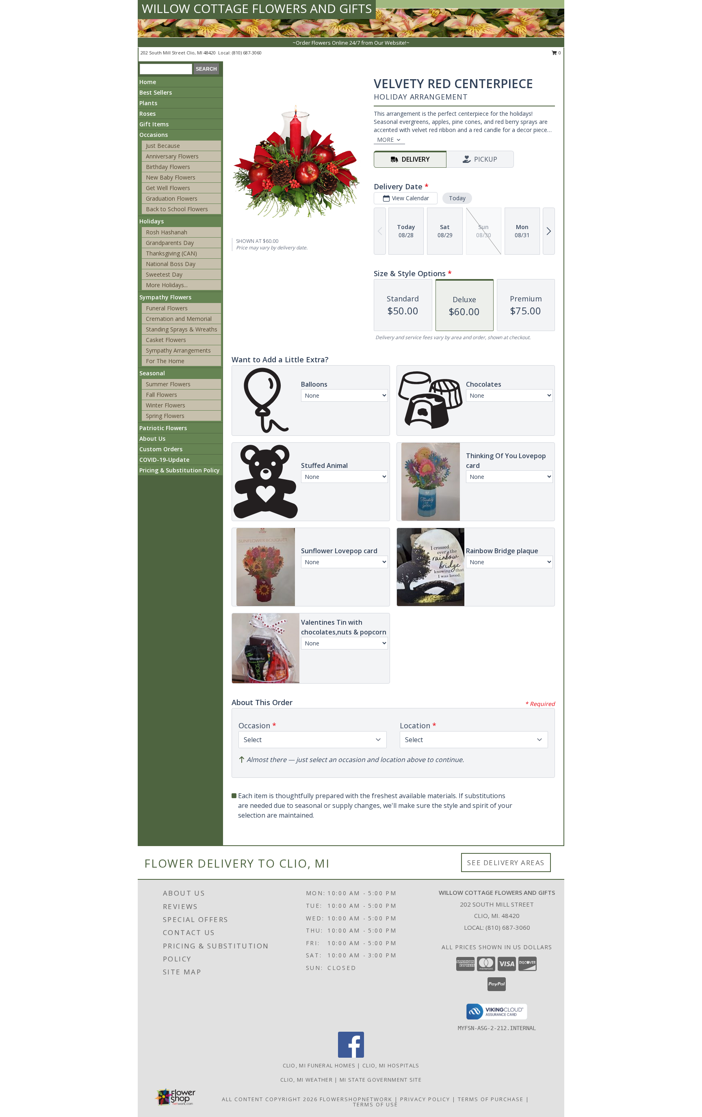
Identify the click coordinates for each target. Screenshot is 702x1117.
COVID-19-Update (164, 459)
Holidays (151, 221)
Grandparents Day (170, 243)
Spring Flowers (165, 416)
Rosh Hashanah (166, 232)
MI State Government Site (381, 1079)
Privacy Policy (425, 1099)
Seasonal (152, 373)
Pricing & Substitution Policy (179, 470)
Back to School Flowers (177, 209)
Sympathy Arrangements (178, 350)
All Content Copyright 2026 (270, 1099)
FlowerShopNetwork (356, 1099)
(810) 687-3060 (247, 53)
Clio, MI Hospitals (390, 1065)
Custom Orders (160, 449)
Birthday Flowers (168, 167)
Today (457, 198)
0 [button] (559, 53)
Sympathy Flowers (165, 297)
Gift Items (154, 124)
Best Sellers (155, 92)
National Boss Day (170, 264)
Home (147, 82)
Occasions (153, 135)
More (385, 139)
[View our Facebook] (351, 1055)
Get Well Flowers (168, 188)
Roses (147, 113)
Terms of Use (375, 1104)
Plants (148, 103)
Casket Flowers (166, 340)
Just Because (163, 145)
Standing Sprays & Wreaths (181, 329)
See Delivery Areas (506, 862)
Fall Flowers (161, 394)
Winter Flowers (165, 405)
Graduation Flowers (171, 198)
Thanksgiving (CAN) (171, 253)
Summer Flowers (168, 384)
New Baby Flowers (170, 177)
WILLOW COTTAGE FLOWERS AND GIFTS (257, 8)
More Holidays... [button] (167, 285)
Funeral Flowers (167, 308)
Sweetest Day (164, 274)
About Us (152, 438)
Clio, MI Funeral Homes (319, 1065)
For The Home (165, 361)
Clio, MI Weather (306, 1079)
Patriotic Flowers (163, 428)
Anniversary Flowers (172, 156)
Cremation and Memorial (179, 319)
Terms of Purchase (491, 1099)
